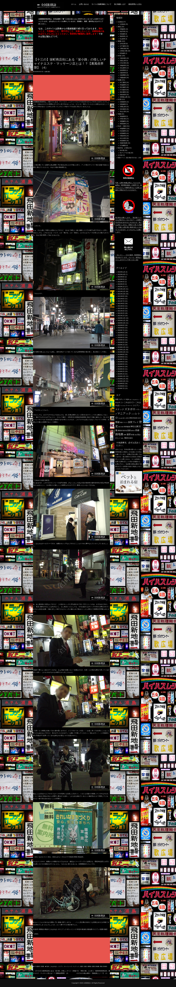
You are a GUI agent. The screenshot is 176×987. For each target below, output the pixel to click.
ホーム (73, 4)
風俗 (101, 966)
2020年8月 (121, 328)
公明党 (130, 418)
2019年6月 (121, 362)
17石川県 (123, 63)
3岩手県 (122, 31)
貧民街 (133, 430)
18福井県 (123, 65)
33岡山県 (123, 106)
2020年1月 (121, 345)
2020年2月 (121, 342)
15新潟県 (123, 58)
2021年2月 (121, 313)
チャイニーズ (68, 966)
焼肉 (122, 426)
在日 (139, 418)
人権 (126, 418)
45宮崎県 (123, 140)
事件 (124, 418)
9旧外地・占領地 (123, 148)
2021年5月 (121, 306)
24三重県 (123, 82)
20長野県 (123, 70)
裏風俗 (89, 966)
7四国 (119, 114)
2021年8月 (121, 299)
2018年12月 (121, 376)
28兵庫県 (123, 92)
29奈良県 (123, 94)
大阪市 (82, 966)
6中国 (119, 99)
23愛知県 (123, 77)
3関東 (119, 41)
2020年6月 (121, 332)
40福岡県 (123, 128)
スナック (119, 409)
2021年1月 (121, 315)
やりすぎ (123, 405)
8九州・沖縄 (122, 126)
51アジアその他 (125, 153)
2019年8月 (121, 357)
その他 (120, 155)
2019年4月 (121, 366)
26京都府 (123, 87)
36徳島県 (123, 116)
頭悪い (122, 438)
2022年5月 (121, 279)
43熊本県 (123, 136)
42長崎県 (123, 133)
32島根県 (123, 104)
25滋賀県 (123, 85)
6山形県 (122, 39)
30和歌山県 (123, 97)
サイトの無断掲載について (101, 4)
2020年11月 (121, 320)
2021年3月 (121, 311)
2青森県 (122, 29)
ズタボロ (129, 409)
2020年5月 (121, 335)
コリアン (60, 966)
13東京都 (123, 48)
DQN (47, 966)
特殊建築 (127, 427)
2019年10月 (121, 352)
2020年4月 (121, 337)
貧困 (93, 966)
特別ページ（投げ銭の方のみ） (128, 157)
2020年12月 (121, 318)
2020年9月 (121, 325)
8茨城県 (122, 53)
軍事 (125, 434)
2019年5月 (121, 364)
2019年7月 (121, 359)
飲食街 (105, 966)
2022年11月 (121, 272)
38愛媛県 (123, 121)
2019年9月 (121, 354)
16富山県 (123, 60)
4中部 (119, 56)
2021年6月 (121, 303)
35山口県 (123, 111)
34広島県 (123, 109)
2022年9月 (121, 277)
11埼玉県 (123, 43)
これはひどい (129, 402)
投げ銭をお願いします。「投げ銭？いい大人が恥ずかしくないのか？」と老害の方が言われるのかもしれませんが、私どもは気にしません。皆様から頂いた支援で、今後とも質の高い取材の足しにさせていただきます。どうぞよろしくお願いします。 (128, 225)
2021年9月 (121, 296)
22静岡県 (123, 75)
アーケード (129, 405)
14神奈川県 (123, 51)
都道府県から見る (135, 4)
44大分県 (123, 138)
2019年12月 (121, 347)
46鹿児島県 (123, 143)
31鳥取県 (123, 102)
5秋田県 (122, 36)
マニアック (76, 966)
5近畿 (42, 966)
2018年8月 (121, 386)
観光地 (124, 430)
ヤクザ (133, 414)
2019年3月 (121, 369)
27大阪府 (37, 966)
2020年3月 (121, 340)
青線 (136, 434)
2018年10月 (121, 381)
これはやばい (53, 966)
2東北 (119, 26)
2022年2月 (121, 284)
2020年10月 (121, 323)
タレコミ (55, 34)
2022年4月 (121, 281)
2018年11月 (121, 379)
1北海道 (120, 22)
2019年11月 (121, 349)
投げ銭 (46, 36)
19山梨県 (123, 68)
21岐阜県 (123, 73)
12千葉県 (123, 46)
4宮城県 (122, 34)
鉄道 (132, 435)
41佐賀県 (123, 131)
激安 (85, 966)
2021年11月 (121, 291)
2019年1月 (121, 374)
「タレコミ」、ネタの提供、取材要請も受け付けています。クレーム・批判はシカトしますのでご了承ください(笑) (128, 257)
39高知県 (123, 123)
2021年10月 (121, 294)
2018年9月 (121, 383)
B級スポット (120, 399)
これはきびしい (135, 399)
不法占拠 (120, 418)
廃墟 (117, 422)
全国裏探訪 (87, 983)
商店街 (135, 418)
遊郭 (129, 434)
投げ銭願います (120, 4)
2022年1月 (121, 286)
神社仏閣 (134, 426)
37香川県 (123, 119)
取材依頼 (72, 28)
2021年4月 (121, 308)
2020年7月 (121, 330)
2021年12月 (121, 289)
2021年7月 (121, 301)
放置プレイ (133, 422)
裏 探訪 (48, 71)
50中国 (122, 150)
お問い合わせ (84, 4)
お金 (130, 399)
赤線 (137, 430)
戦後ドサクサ (124, 422)
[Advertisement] (71, 88)
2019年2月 (121, 371)
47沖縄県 (123, 145)
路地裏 (97, 966)
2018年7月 (121, 388)
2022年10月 (121, 274)
